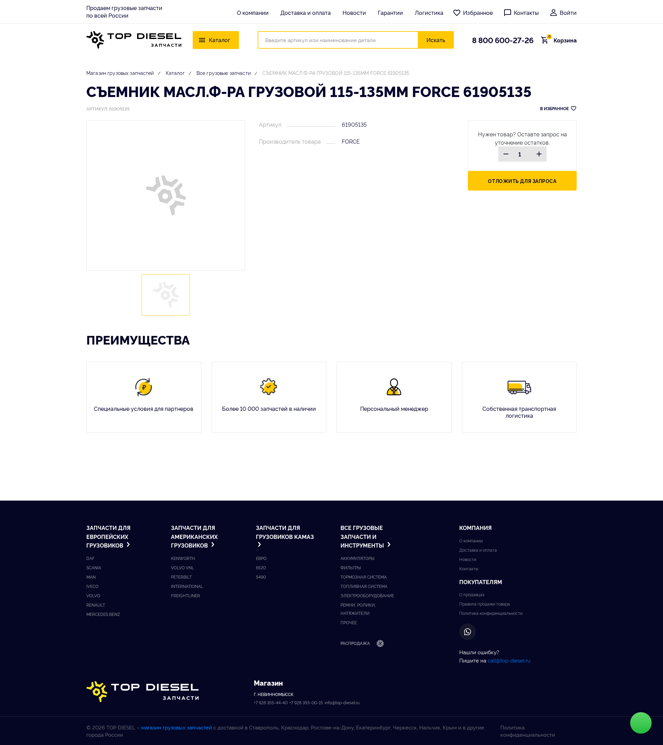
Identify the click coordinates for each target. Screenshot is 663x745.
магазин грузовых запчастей (176, 727)
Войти (568, 12)
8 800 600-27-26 (503, 40)
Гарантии (390, 12)
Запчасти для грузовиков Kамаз (285, 532)
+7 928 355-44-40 (271, 702)
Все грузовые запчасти (223, 72)
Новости (354, 12)
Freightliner (185, 595)
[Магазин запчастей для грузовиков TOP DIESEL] (133, 40)
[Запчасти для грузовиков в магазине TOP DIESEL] (142, 691)
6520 (261, 567)
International (187, 586)
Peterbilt (181, 577)
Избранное (478, 12)
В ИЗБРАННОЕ (554, 108)
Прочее (348, 622)
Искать (435, 39)
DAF (90, 558)
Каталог (175, 72)
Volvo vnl (182, 567)
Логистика (429, 12)
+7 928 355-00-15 (306, 702)
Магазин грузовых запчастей (120, 72)
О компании (253, 12)
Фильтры (350, 567)
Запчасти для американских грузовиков (194, 536)
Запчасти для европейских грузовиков (108, 536)
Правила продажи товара (484, 604)
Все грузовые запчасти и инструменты (362, 536)
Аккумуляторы (357, 558)
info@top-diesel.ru (342, 702)
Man (91, 577)
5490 (261, 577)
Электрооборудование (367, 595)
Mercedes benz (103, 614)
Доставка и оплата (305, 12)
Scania (93, 567)
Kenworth (183, 558)
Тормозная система (363, 577)
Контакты (526, 12)
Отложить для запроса (522, 180)
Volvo (93, 595)
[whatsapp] (467, 631)
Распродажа (355, 643)
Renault (95, 605)
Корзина (562, 40)
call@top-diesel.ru (509, 660)
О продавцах (471, 594)
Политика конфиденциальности (490, 613)
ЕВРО (261, 558)
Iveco (92, 586)
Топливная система (363, 586)
